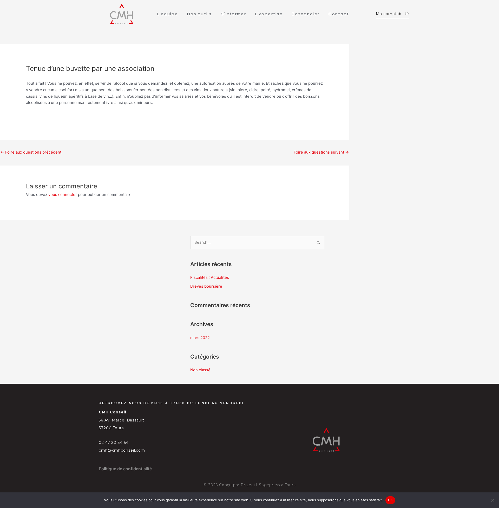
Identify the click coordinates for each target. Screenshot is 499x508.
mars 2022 (200, 337)
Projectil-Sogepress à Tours (268, 485)
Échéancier (305, 14)
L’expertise (269, 14)
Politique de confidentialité (125, 468)
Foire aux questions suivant (321, 152)
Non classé (200, 369)
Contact (339, 14)
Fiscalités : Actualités (209, 277)
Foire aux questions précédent (31, 152)
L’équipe (167, 14)
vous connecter (62, 194)
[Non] (492, 500)
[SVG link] (121, 14)
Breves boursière (206, 286)
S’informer (233, 14)
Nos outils (199, 14)
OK (390, 500)
